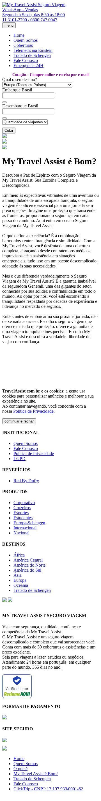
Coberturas (23, 45)
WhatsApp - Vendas (20, 9)
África (19, 555)
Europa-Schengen (29, 522)
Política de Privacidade (33, 411)
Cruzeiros (22, 507)
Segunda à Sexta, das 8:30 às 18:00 (33, 14)
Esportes (21, 512)
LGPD (19, 458)
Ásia (17, 575)
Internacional (24, 527)
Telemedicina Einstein (32, 50)
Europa (19, 580)
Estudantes (23, 517)
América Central (28, 560)
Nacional (21, 532)
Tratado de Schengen (32, 55)
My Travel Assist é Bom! (35, 773)
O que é (20, 768)
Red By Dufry (26, 480)
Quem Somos (25, 40)
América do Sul (27, 570)
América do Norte (29, 565)
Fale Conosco (25, 60)
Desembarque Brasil (20, 105)
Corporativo (24, 502)
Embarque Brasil (17, 89)
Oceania (20, 585)
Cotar (8, 130)
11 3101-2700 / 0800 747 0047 (29, 19)
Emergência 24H (28, 65)
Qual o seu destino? (19, 79)
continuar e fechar (19, 421)
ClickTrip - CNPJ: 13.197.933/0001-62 (48, 788)
